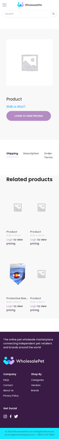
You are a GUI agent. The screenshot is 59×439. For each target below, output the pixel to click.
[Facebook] (10, 416)
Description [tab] (31, 153)
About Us (8, 390)
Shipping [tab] (12, 153)
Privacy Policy (11, 395)
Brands (35, 390)
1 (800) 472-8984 (46, 434)
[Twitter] (16, 416)
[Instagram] (5, 416)
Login (9, 239)
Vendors (35, 385)
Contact (8, 385)
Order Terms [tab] (48, 155)
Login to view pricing (28, 116)
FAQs (6, 380)
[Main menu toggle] (4, 4)
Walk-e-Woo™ (15, 106)
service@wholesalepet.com (20, 434)
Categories (37, 380)
